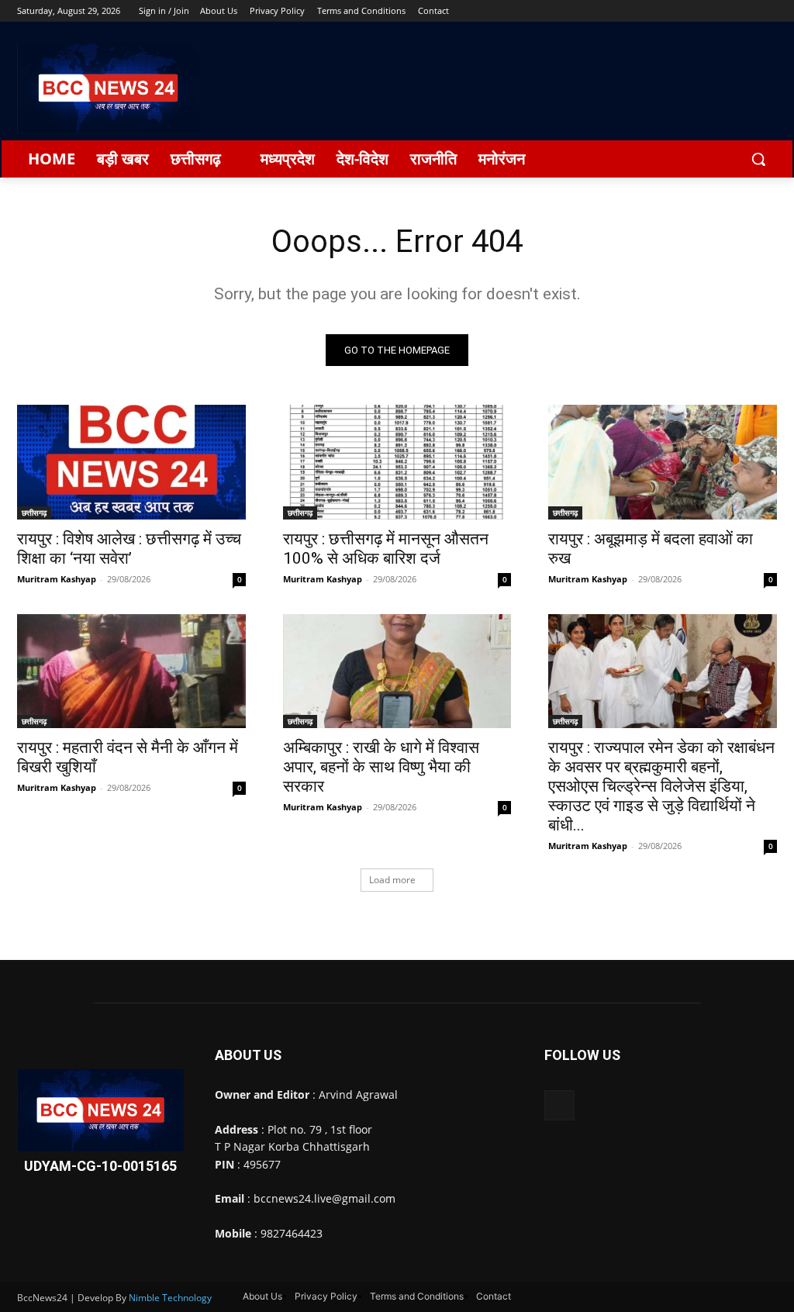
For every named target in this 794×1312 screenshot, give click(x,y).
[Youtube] (768, 11)
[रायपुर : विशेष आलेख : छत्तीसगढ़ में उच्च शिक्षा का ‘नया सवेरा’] (131, 462)
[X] (725, 11)
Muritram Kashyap (56, 579)
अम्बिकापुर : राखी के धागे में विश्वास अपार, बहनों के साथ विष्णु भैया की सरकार (381, 767)
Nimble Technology (170, 1297)
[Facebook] (682, 11)
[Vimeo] (746, 11)
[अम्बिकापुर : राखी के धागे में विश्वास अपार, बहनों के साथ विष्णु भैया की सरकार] (397, 671)
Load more (392, 879)
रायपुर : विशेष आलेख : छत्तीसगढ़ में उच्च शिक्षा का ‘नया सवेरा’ (129, 549)
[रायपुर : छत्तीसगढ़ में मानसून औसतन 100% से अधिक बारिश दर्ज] (397, 462)
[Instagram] (704, 11)
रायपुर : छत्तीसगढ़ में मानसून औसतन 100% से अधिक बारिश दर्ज (385, 549)
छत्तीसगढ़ (34, 512)
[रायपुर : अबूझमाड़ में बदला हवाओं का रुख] (662, 462)
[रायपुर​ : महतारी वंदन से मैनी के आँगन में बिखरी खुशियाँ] (131, 671)
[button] (758, 159)
